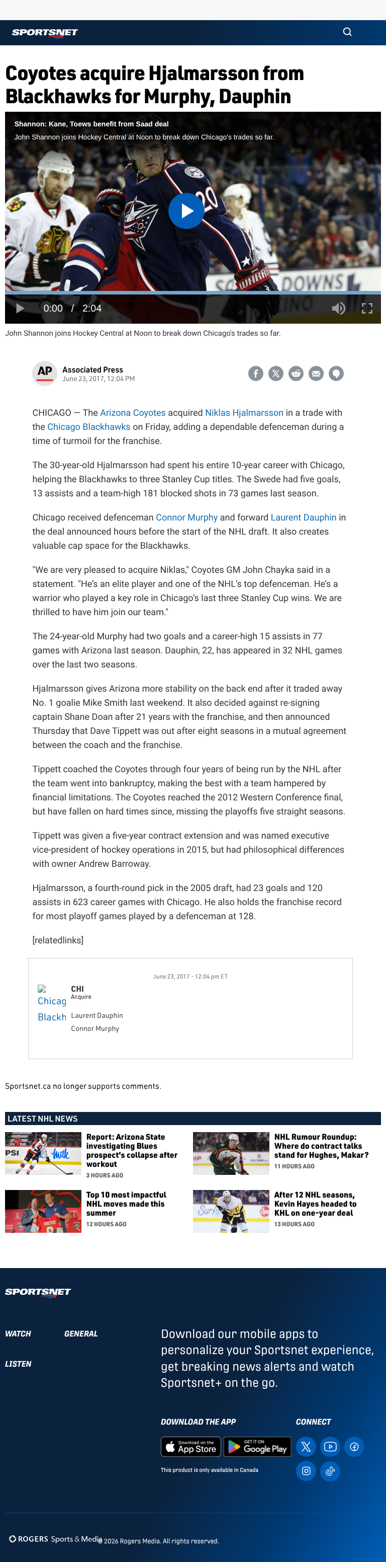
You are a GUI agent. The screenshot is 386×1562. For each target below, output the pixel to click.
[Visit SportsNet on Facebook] (354, 1446)
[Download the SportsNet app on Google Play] (257, 1446)
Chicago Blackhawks (89, 427)
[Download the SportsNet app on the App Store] (191, 1446)
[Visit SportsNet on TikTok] (330, 1470)
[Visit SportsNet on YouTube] (330, 1446)
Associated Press (92, 369)
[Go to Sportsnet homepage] (45, 34)
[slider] (193, 292)
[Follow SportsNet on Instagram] (306, 1470)
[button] (347, 32)
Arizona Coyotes (133, 413)
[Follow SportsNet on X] (306, 1446)
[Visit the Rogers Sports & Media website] (55, 1539)
